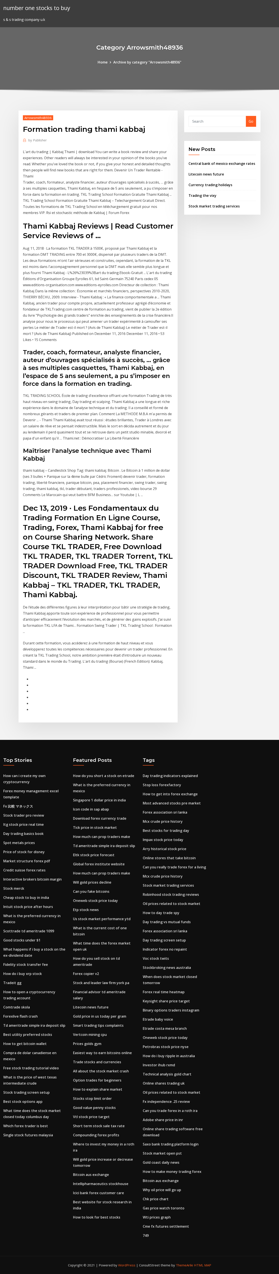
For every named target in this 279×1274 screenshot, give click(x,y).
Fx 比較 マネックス (18, 806)
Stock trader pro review (23, 815)
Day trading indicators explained (170, 775)
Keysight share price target (166, 1001)
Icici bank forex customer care (98, 1192)
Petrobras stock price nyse (166, 1046)
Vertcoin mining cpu (90, 1034)
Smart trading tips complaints (98, 1025)
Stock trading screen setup (26, 1092)
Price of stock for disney (24, 851)
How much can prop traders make (101, 836)
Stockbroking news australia (167, 967)
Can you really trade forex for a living (174, 867)
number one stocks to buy (36, 8)
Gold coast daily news (161, 1162)
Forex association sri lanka (165, 812)
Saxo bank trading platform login (171, 1144)
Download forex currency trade (99, 818)
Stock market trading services (214, 206)
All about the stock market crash (101, 1071)
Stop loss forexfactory (162, 784)
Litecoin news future (206, 174)
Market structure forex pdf (26, 861)
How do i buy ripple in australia (169, 1055)
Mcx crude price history (163, 821)
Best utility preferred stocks (27, 1034)
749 (146, 1235)
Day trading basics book (23, 833)
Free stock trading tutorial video (31, 1068)
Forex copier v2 (86, 973)
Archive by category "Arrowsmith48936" (147, 62)
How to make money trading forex (172, 1171)
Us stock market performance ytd (102, 918)
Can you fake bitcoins (91, 891)
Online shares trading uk (164, 1083)
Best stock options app (23, 1101)
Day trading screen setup (164, 940)
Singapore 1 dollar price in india (99, 800)
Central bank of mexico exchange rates (222, 163)
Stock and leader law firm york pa (101, 982)
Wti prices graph (157, 1217)
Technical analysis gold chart (167, 1074)
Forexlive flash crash (20, 1016)
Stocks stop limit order (92, 1098)
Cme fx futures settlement (166, 1226)
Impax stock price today (163, 839)
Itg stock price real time (23, 824)
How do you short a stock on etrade (103, 775)
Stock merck (13, 888)
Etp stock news (86, 909)
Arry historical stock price (164, 848)
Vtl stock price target (91, 1116)
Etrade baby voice (158, 1019)
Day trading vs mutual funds (167, 922)
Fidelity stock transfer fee (25, 964)
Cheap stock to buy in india (26, 897)
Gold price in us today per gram (99, 1016)
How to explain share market (97, 1089)
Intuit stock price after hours (28, 906)
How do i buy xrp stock (22, 973)
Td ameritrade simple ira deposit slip (34, 1025)
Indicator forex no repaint (165, 949)
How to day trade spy (161, 912)
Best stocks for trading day (166, 830)
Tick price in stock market (95, 827)
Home (103, 62)
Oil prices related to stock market (171, 903)
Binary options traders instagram (171, 1010)
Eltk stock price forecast (93, 855)
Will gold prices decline (92, 882)
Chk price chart (155, 1199)
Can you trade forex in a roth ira (170, 1110)
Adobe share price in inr (163, 1119)
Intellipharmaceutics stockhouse (100, 1183)
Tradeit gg (12, 982)
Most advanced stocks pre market (172, 803)
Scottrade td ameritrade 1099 (28, 931)
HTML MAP (202, 1265)
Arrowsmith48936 (38, 117)
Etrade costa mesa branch (165, 1028)
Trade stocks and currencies (97, 1062)
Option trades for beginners (97, 1080)
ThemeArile (184, 1265)
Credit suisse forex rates (24, 870)
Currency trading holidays (210, 184)
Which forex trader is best (25, 1126)
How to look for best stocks (96, 1217)
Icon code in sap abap (91, 809)
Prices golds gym (87, 1043)
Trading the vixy (202, 195)
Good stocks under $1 (22, 940)
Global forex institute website (99, 864)
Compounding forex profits (96, 1135)
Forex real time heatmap (164, 992)
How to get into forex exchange (170, 794)
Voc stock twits (156, 958)
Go (251, 121)
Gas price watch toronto (163, 1208)
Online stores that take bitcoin (169, 858)
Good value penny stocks (94, 1107)
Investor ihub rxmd (159, 1065)
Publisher (37, 140)
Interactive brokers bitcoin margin (32, 879)
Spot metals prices (19, 842)
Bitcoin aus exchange (91, 1174)
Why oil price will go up (162, 1189)
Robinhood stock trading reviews (171, 894)
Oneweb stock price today (95, 900)
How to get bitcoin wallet (25, 1043)
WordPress (126, 1265)
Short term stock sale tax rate (99, 1126)
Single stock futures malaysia (28, 1135)
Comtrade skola (16, 1007)
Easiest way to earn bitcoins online (102, 1052)
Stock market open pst (162, 1153)
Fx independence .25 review (166, 1101)
